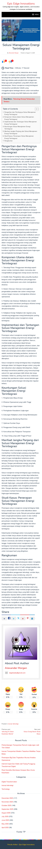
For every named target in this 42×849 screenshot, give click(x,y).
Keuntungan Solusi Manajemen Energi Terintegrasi (17, 127)
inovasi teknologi (13, 724)
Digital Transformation (9, 781)
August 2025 (6, 813)
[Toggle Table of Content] (35, 109)
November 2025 (7, 802)
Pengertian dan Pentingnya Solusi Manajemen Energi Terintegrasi (20, 113)
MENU (37, 15)
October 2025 (6, 805)
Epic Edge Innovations (21, 4)
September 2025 (7, 809)
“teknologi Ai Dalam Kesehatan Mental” (8, 731)
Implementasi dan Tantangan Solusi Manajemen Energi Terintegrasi (20, 122)
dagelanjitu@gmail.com (17, 673)
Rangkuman (8, 141)
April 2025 (5, 827)
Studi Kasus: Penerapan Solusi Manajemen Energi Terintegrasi (19, 137)
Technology (6, 789)
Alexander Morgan (16, 668)
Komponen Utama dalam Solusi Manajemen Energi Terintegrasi (19, 118)
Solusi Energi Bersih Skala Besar (32, 731)
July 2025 (5, 816)
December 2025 (7, 798)
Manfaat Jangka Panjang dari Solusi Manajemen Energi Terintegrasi (20, 132)
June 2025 (5, 820)
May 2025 (5, 824)
